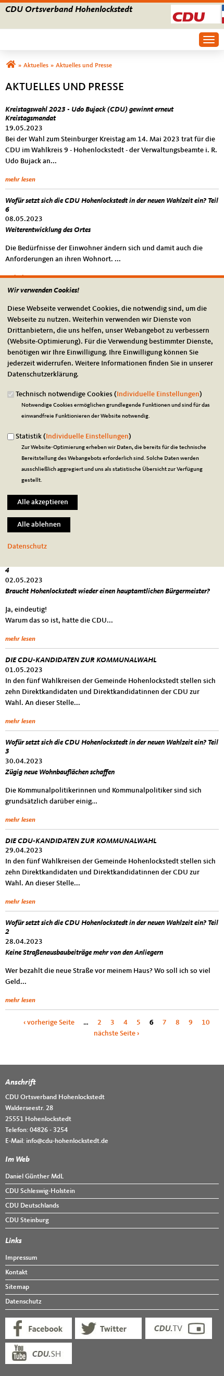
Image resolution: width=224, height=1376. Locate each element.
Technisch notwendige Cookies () (109, 394)
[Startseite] (197, 10)
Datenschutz (27, 546)
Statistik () (73, 436)
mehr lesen (20, 179)
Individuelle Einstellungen (158, 394)
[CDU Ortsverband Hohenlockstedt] (10, 66)
